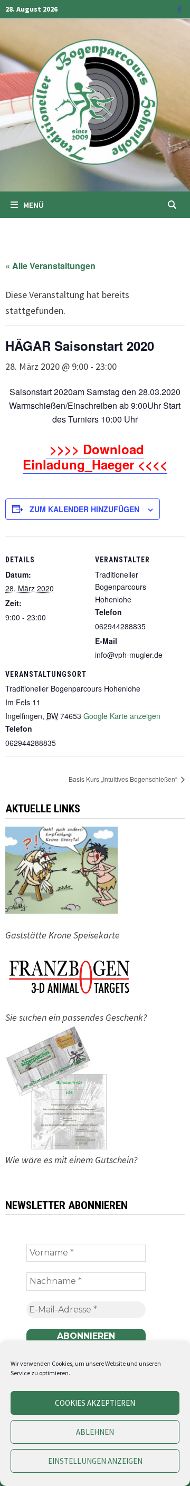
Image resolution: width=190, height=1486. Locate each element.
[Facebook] (180, 9)
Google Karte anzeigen (121, 716)
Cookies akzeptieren (95, 1403)
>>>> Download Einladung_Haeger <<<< (95, 456)
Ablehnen (95, 1432)
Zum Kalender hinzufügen (84, 509)
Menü (33, 204)
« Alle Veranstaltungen (50, 266)
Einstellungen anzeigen (95, 1461)
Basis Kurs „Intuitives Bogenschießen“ (124, 778)
